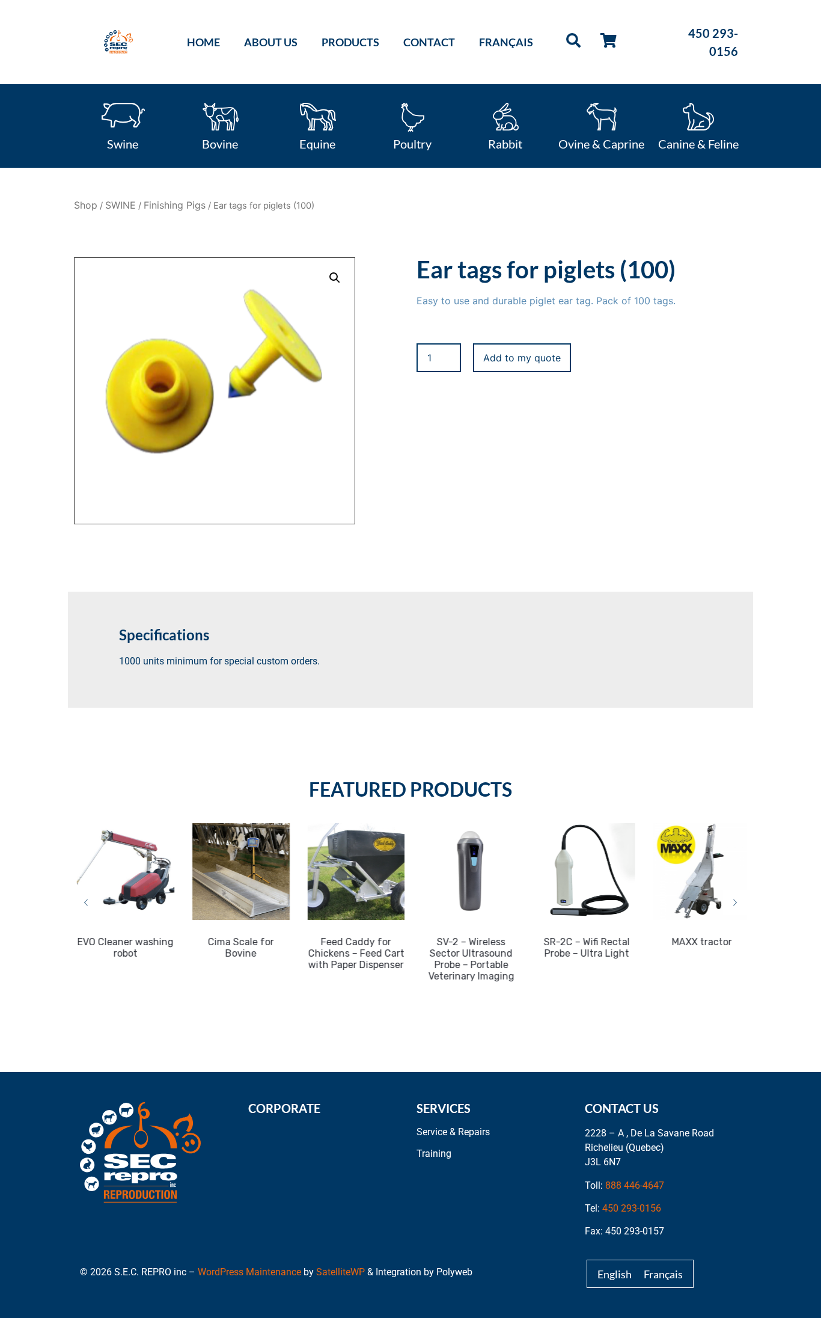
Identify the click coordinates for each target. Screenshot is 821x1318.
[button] (335, 278)
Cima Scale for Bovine (238, 947)
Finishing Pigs (175, 205)
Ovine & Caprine (601, 143)
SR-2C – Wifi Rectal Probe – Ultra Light (583, 947)
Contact (429, 42)
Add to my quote (522, 358)
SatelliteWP (340, 1272)
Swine (122, 143)
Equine (317, 143)
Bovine (220, 143)
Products (350, 42)
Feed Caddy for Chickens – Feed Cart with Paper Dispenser (353, 953)
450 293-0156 (631, 1208)
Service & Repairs (453, 1132)
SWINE (120, 205)
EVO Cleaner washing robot (123, 947)
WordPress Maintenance (249, 1272)
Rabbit (505, 143)
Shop (85, 205)
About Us (271, 42)
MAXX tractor (699, 942)
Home (203, 42)
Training (434, 1153)
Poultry (412, 143)
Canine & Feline (698, 143)
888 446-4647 (634, 1185)
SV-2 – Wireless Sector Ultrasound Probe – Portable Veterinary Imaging (468, 959)
